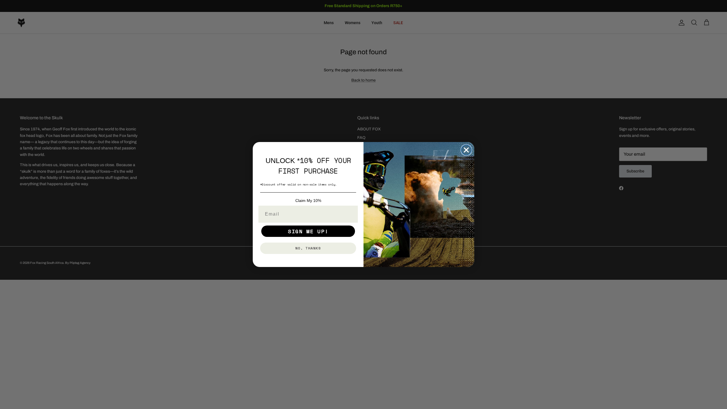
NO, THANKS (308, 248)
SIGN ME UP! (308, 231)
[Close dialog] (466, 150)
